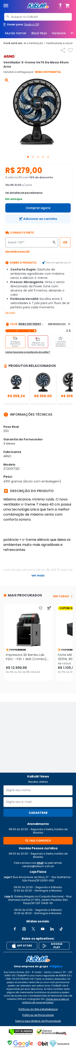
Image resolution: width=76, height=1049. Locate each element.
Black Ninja (39, 33)
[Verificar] (21, 1032)
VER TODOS (61, 596)
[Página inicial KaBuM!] (38, 6)
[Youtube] (42, 929)
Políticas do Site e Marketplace (38, 1009)
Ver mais (10, 312)
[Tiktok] (61, 929)
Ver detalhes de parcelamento (23, 192)
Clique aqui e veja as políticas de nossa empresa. (45, 1001)
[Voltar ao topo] (38, 959)
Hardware (59, 33)
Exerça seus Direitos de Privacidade (38, 1021)
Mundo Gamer (15, 33)
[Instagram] (24, 929)
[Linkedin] (52, 929)
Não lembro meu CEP (17, 251)
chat (40, 863)
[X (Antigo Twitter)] (33, 929)
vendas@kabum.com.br (38, 866)
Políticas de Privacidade (38, 1015)
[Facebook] (15, 929)
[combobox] (38, 17)
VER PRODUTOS (57, 324)
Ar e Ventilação (34, 43)
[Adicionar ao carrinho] (49, 608)
